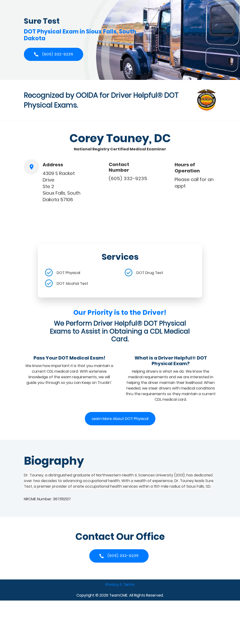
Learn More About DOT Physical (120, 418)
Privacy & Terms (120, 584)
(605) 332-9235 (128, 178)
